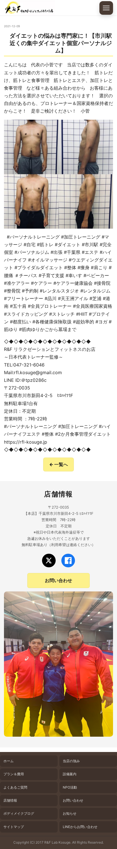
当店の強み (71, 761)
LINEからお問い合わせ (80, 827)
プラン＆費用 (13, 774)
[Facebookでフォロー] (68, 560)
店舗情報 (10, 800)
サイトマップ (13, 827)
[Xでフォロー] (49, 560)
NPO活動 (70, 787)
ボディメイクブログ (18, 813)
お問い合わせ (58, 580)
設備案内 (69, 774)
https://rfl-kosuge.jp (25, 442)
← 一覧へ (58, 464)
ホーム (8, 761)
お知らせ (69, 813)
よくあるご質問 (15, 787)
